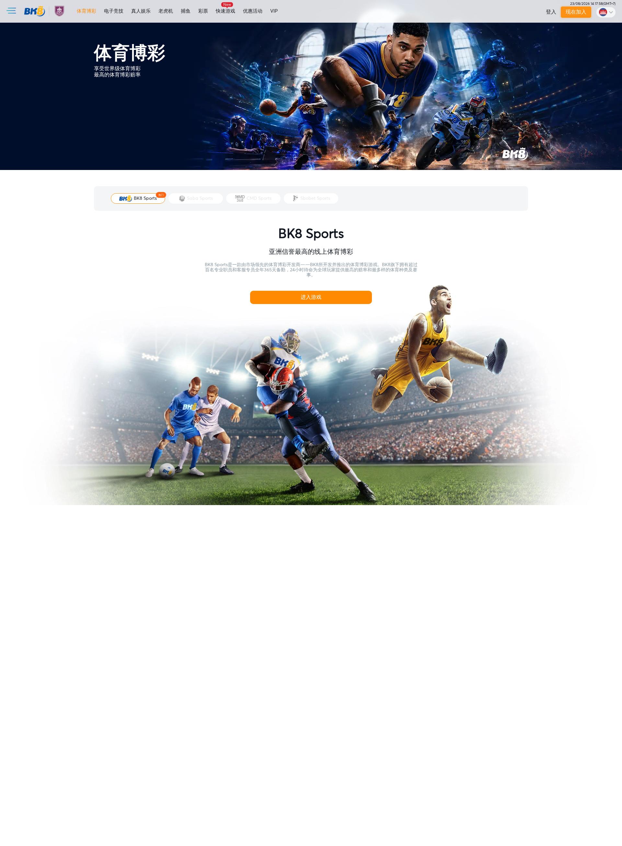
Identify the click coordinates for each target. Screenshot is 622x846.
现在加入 (576, 12)
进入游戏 (311, 297)
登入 (551, 12)
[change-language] (606, 12)
